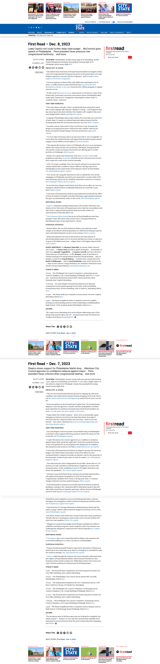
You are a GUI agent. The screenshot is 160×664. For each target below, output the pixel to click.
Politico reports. (90, 233)
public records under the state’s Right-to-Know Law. (65, 411)
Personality (49, 32)
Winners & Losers (64, 93)
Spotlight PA (68, 317)
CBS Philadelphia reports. (90, 198)
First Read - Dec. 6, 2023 (66, 639)
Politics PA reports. (71, 520)
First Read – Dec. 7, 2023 (66, 333)
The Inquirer (51, 538)
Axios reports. (51, 243)
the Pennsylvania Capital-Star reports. (60, 503)
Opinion (71, 32)
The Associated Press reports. (73, 552)
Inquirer (50, 206)
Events (81, 32)
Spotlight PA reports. (74, 114)
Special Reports (92, 32)
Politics (31, 32)
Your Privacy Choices (104, 22)
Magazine (104, 32)
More (129, 32)
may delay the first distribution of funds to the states (71, 85)
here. (93, 275)
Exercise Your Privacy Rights (125, 22)
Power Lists (61, 32)
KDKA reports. (55, 190)
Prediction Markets (117, 32)
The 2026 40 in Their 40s (44, 35)
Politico (50, 556)
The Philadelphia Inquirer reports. (59, 171)
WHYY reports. (93, 122)
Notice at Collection (90, 22)
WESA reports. (69, 152)
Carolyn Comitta (88, 156)
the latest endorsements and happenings (64, 398)
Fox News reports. (82, 141)
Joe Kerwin (66, 158)
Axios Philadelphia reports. (56, 512)
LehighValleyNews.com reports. (87, 447)
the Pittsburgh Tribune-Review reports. (60, 182)
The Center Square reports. (72, 470)
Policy (39, 32)
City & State (38, 59)
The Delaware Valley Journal (57, 216)
